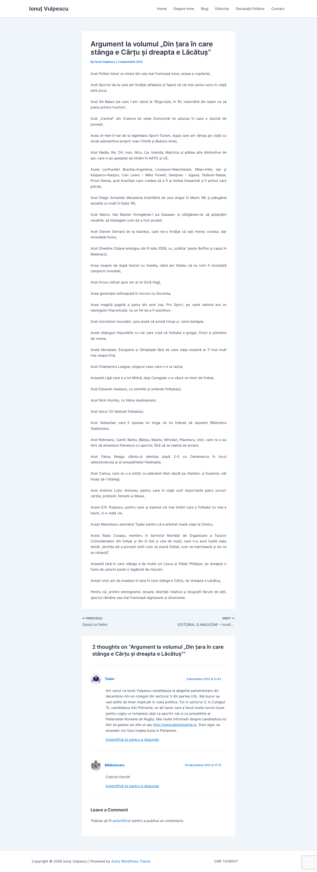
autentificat (122, 820)
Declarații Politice (250, 8)
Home (162, 8)
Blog (204, 8)
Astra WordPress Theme (131, 861)
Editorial (222, 8)
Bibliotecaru (114, 765)
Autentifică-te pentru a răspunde (132, 739)
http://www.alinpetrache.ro (175, 724)
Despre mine (184, 8)
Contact (277, 8)
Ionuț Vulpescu (48, 8)
